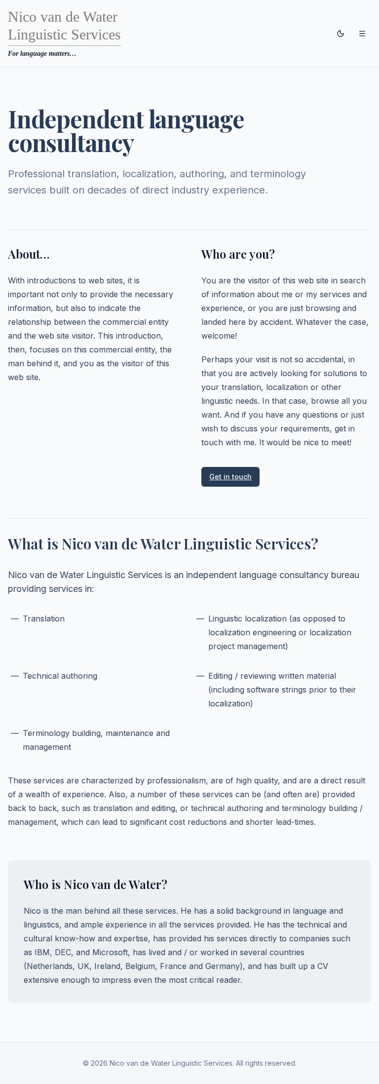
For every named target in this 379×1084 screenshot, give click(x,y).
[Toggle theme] (340, 33)
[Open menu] (362, 33)
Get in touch (230, 476)
